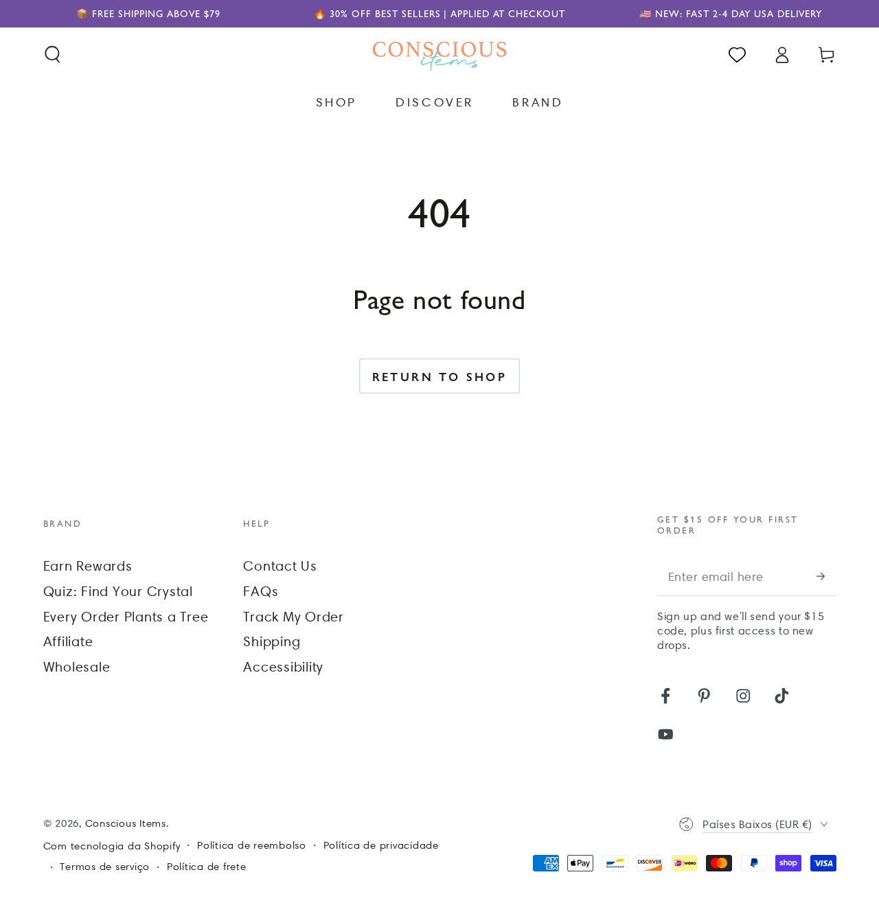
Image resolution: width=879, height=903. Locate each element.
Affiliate (68, 641)
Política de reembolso (251, 845)
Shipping (271, 641)
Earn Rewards (88, 566)
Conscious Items (125, 823)
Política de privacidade (381, 845)
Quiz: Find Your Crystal (118, 591)
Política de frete (207, 866)
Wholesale (77, 667)
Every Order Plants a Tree (126, 616)
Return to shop (439, 376)
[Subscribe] (826, 576)
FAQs (260, 591)
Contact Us (280, 566)
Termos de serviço (105, 866)
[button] (52, 54)
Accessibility (283, 667)
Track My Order (293, 616)
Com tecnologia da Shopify (112, 846)
